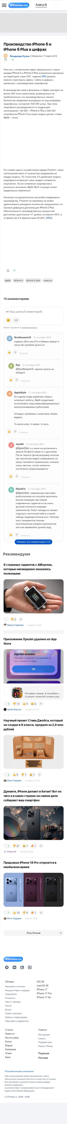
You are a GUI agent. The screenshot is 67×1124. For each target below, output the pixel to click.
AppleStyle (20, 392)
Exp (18, 364)
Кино (7, 1057)
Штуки (8, 1009)
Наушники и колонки (15, 986)
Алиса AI (11, 851)
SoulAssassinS (22, 337)
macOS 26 (42, 985)
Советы (42, 1029)
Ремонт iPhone (45, 1046)
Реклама (43, 1057)
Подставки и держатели (17, 1020)
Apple (8, 280)
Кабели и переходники (16, 1017)
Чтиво (8, 1053)
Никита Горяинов (15, 624)
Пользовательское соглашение (19, 1071)
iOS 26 (40, 981)
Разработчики (45, 1042)
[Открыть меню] (4, 5)
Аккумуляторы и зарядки (17, 990)
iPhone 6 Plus (33, 280)
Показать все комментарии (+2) (33, 541)
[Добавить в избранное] (5, 59)
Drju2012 (21, 488)
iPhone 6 (18, 280)
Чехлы (8, 1005)
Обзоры (9, 981)
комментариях (29, 327)
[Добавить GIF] (16, 320)
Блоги (8, 1041)
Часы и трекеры (13, 1001)
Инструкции (44, 1034)
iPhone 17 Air (44, 997)
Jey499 (20, 444)
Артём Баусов (14, 709)
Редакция (43, 1053)
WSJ (44, 76)
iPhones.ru (12, 1096)
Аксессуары (12, 1037)
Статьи (9, 1029)
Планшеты (10, 997)
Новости (48, 280)
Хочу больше (33, 933)
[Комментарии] (6, 619)
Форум (8, 1045)
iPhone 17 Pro (44, 993)
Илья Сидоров (14, 780)
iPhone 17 (42, 989)
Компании (10, 1049)
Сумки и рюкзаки (13, 1013)
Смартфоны (11, 994)
